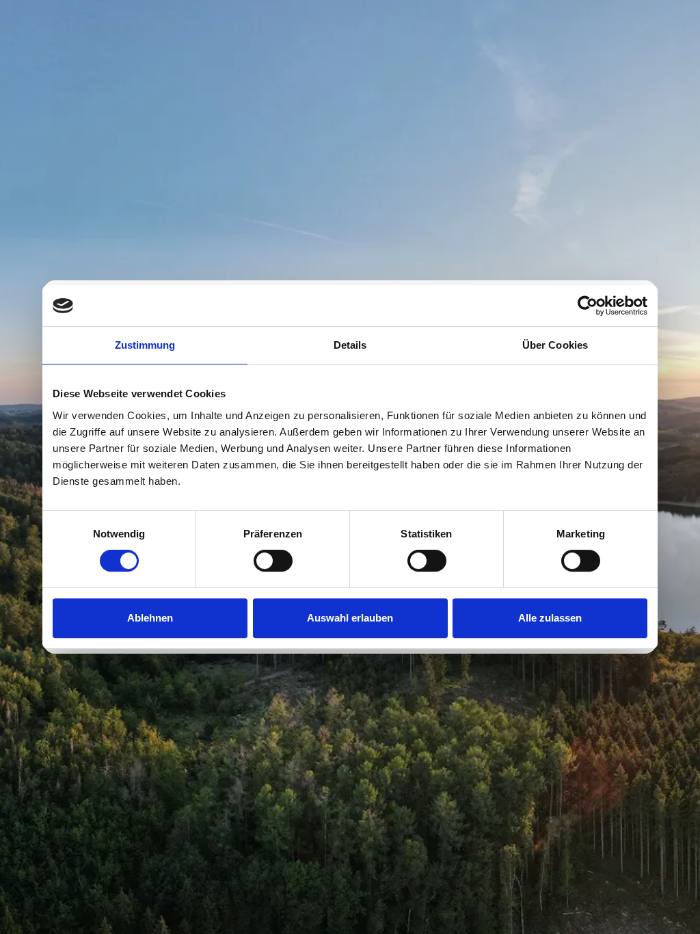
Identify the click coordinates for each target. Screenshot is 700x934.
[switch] (273, 561)
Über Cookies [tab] (555, 345)
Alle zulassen (550, 618)
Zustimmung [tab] (145, 345)
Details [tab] (350, 345)
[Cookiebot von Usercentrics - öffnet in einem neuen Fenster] (587, 305)
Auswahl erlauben (350, 618)
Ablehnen (150, 618)
